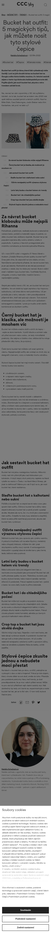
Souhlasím (25, 910)
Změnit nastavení (25, 927)
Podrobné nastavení (25, 919)
